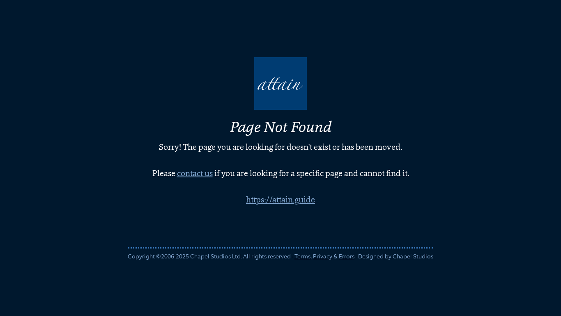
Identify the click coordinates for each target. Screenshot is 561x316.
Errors (346, 256)
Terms (302, 256)
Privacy (322, 256)
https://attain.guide (280, 199)
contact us (195, 173)
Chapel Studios (413, 256)
